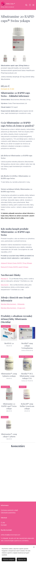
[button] (26, 5)
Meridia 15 (4, 279)
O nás (3, 522)
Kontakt (4, 525)
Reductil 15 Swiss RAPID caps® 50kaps (14, 267)
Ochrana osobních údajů (9, 510)
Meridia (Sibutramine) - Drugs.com (13, 308)
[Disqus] (18, 473)
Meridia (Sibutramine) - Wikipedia (12, 304)
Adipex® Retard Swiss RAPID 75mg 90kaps (16, 263)
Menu (33, 5)
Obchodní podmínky (8, 513)
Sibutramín (4, 285)
